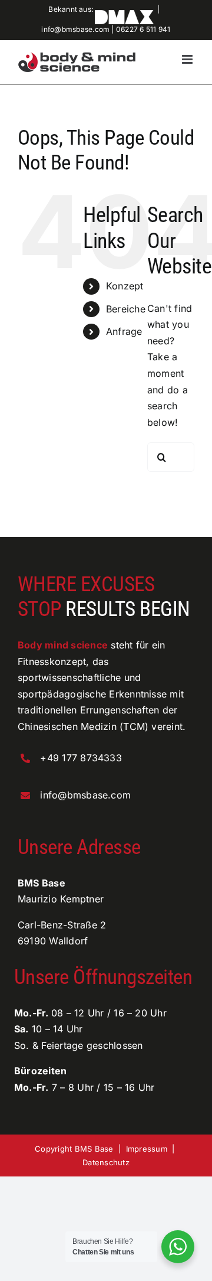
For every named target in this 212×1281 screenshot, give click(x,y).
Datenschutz (106, 1162)
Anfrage (124, 331)
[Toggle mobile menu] (188, 59)
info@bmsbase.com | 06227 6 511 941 (105, 29)
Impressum (146, 1148)
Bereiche (125, 309)
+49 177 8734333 (81, 758)
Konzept (125, 286)
